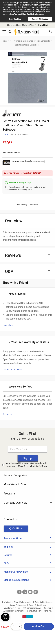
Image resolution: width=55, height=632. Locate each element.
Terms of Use (20, 14)
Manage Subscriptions (16, 580)
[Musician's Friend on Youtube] (30, 592)
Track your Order (13, 538)
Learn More (8, 325)
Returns (8, 555)
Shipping (8, 546)
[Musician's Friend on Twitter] (25, 592)
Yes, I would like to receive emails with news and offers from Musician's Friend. (27, 465)
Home (4, 41)
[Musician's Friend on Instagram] (35, 592)
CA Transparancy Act (32, 608)
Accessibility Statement (13, 611)
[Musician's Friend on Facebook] (19, 592)
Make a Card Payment (16, 571)
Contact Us (7, 414)
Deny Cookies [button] (15, 19)
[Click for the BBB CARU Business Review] (27, 616)
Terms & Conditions (37, 605)
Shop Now (43, 25)
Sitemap (47, 608)
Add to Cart (38, 626)
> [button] (10, 41)
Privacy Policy (32, 5)
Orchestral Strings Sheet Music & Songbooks (32, 41)
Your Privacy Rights (12, 608)
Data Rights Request (44, 602)
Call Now (17, 528)
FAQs (6, 563)
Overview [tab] (14, 220)
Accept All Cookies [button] (40, 19)
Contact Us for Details (12, 369)
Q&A (6, 134)
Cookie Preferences (35, 14)
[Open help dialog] (5, 617)
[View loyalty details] (44, 162)
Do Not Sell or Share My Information (17, 602)
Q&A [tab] (9, 271)
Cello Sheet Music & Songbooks (27, 45)
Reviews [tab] (13, 255)
